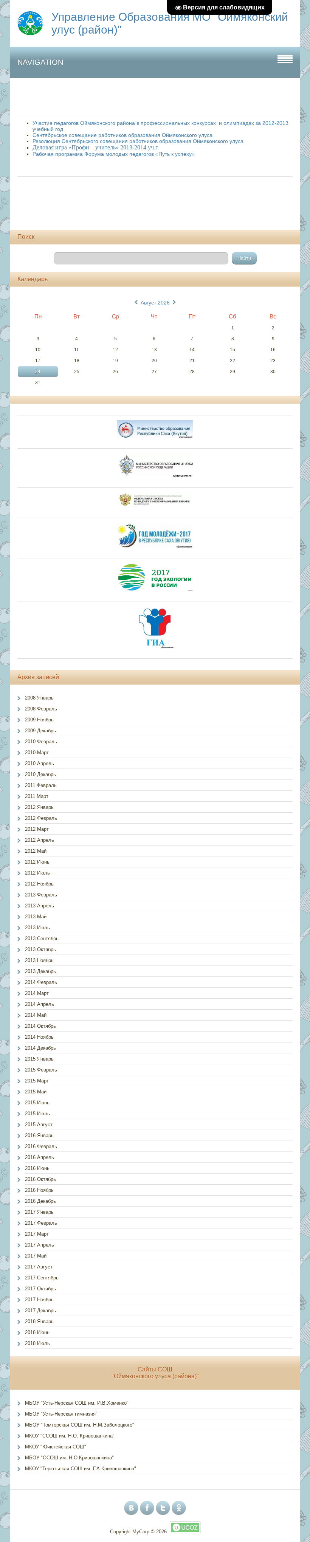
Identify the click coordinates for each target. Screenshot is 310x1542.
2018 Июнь (37, 1332)
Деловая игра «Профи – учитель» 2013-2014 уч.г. (96, 147)
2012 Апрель (39, 840)
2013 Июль (37, 927)
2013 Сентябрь (42, 938)
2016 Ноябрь (39, 1190)
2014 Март (37, 993)
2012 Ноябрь (39, 884)
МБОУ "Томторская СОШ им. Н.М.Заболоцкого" (79, 1425)
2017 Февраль (41, 1223)
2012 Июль (37, 873)
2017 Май (35, 1256)
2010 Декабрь (40, 774)
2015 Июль (37, 1113)
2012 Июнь (37, 862)
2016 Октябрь (40, 1179)
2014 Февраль (41, 982)
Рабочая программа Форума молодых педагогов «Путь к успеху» (114, 154)
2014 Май (35, 1015)
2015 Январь (39, 1059)
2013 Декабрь (40, 971)
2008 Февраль (41, 709)
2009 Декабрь (40, 730)
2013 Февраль (41, 895)
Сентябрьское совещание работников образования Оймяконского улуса (122, 135)
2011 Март (36, 796)
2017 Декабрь (40, 1310)
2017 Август (39, 1267)
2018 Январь (39, 1321)
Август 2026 (155, 302)
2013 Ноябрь (39, 960)
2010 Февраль (41, 741)
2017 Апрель (39, 1245)
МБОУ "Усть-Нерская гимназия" (61, 1414)
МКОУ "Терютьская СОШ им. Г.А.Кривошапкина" (80, 1468)
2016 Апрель (39, 1157)
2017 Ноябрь (39, 1299)
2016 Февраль (41, 1146)
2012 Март (37, 829)
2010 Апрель (39, 763)
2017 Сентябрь (42, 1278)
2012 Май (35, 851)
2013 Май (35, 916)
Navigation (40, 62)
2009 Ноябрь (39, 720)
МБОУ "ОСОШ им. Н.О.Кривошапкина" (69, 1458)
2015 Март (37, 1081)
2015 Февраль (41, 1070)
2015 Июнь (37, 1102)
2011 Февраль (41, 785)
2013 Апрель (39, 906)
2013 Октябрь (40, 949)
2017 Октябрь (40, 1288)
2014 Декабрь (40, 1048)
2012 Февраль (41, 818)
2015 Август (39, 1124)
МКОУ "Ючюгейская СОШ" (55, 1447)
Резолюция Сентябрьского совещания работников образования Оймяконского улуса (138, 141)
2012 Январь (39, 807)
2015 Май (35, 1092)
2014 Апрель (39, 1004)
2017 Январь (39, 1212)
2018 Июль (37, 1343)
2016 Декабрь (40, 1201)
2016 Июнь (37, 1168)
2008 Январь (39, 698)
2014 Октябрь (40, 1026)
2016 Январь (39, 1135)
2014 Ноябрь (39, 1037)
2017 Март (37, 1234)
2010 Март (37, 752)
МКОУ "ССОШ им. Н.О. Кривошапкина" (70, 1436)
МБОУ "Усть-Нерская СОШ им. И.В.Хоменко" (77, 1403)
